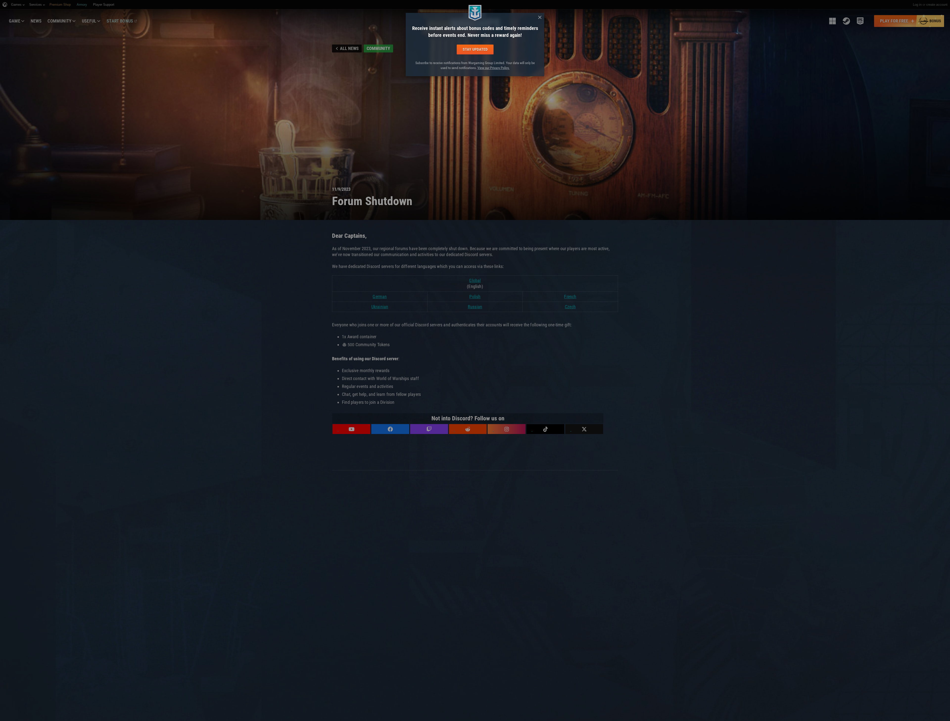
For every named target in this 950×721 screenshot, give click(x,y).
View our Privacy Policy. (493, 68)
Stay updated (475, 49)
